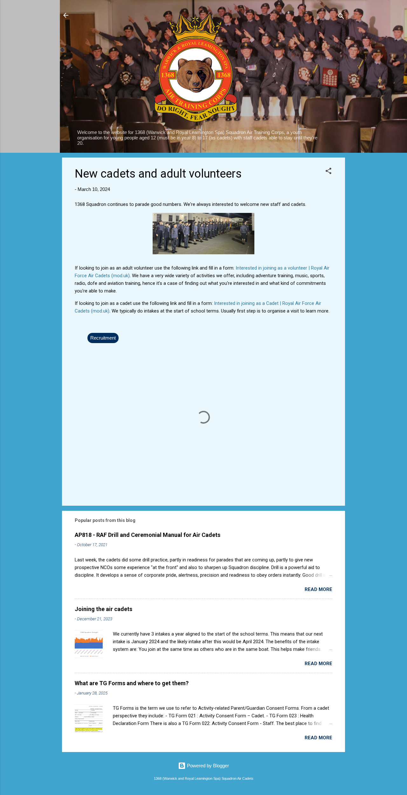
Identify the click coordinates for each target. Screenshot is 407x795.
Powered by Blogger (207, 765)
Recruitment (103, 338)
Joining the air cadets (103, 609)
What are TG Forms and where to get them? (132, 683)
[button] (328, 172)
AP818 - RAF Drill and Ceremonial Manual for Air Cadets (147, 534)
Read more (318, 589)
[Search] (341, 17)
